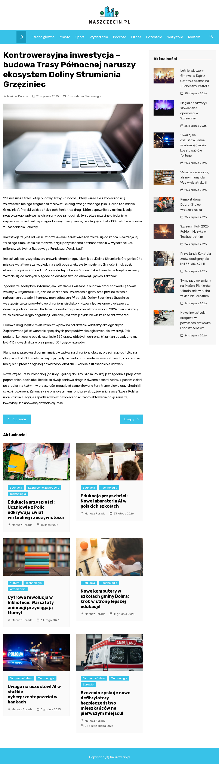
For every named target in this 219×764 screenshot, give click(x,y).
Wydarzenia (99, 37)
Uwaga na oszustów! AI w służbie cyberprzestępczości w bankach (34, 694)
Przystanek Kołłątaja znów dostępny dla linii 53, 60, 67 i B (195, 259)
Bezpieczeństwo (21, 678)
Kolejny (129, 419)
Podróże (119, 37)
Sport (79, 37)
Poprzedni (19, 419)
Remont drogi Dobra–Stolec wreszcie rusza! (191, 205)
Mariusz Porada (17, 96)
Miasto (65, 37)
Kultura (14, 582)
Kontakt (194, 37)
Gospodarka (76, 96)
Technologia (93, 96)
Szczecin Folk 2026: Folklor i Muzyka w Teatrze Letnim (194, 231)
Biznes (136, 37)
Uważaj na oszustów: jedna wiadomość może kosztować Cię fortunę (193, 145)
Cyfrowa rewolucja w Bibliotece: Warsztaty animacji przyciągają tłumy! (31, 605)
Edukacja (16, 487)
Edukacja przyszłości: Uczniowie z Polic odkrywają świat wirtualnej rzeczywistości (36, 509)
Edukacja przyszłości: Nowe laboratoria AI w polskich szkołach (104, 501)
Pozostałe (154, 37)
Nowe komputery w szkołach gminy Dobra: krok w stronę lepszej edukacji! (105, 599)
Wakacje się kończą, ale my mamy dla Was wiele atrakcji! (194, 177)
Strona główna (43, 37)
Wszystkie (175, 37)
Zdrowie (88, 684)
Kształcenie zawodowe (43, 487)
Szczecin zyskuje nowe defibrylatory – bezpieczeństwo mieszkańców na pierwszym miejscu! (105, 703)
